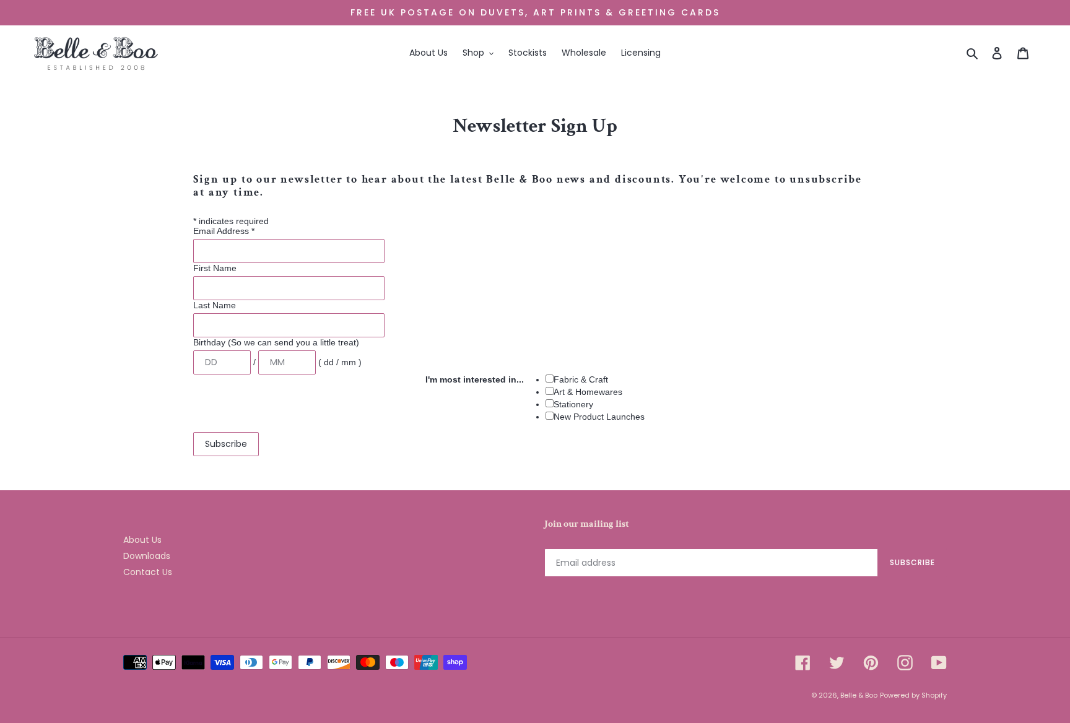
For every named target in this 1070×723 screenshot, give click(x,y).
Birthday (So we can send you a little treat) (276, 342)
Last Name (214, 305)
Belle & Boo (858, 695)
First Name (215, 268)
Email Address (223, 231)
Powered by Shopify (913, 695)
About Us (142, 540)
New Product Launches (599, 417)
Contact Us (147, 572)
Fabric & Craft (581, 379)
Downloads (146, 556)
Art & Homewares (588, 392)
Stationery (573, 404)
